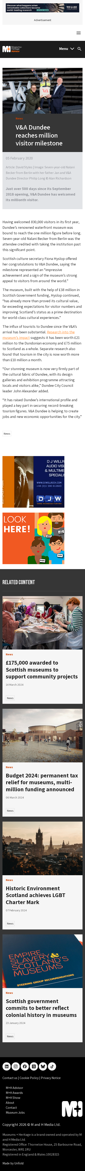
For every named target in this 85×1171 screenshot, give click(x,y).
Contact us (10, 1078)
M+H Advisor (14, 1088)
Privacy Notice (51, 1078)
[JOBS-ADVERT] (33, 537)
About (10, 1102)
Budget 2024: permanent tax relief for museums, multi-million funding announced (42, 782)
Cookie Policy (29, 1078)
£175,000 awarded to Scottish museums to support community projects (42, 669)
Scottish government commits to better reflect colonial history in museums (41, 1008)
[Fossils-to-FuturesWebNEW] (42, 7)
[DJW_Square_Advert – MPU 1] (33, 481)
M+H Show (13, 1098)
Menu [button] (63, 48)
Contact (11, 1107)
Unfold (19, 1163)
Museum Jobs (15, 1112)
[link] (42, 623)
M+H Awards (14, 1093)
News (7, 433)
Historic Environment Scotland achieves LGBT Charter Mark (35, 895)
